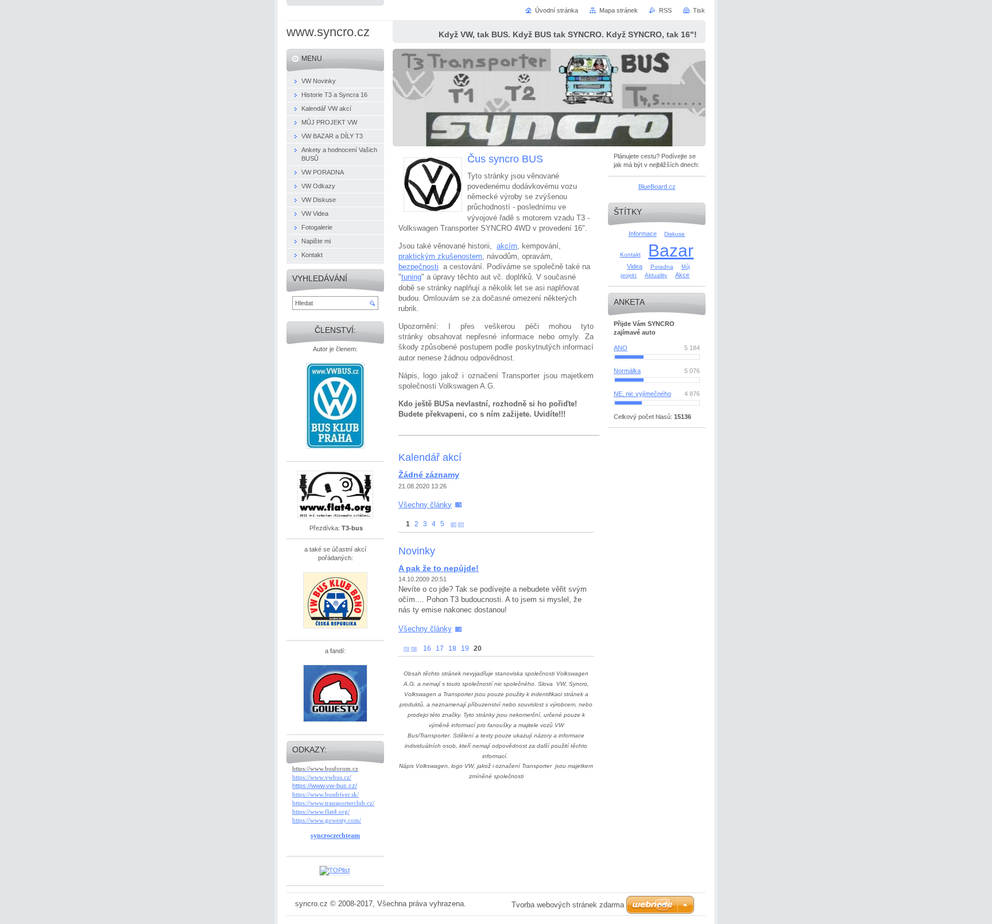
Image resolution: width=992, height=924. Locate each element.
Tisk (699, 10)
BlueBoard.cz (657, 186)
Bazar (670, 250)
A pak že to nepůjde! (438, 568)
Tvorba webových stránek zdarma (568, 904)
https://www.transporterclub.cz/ (333, 802)
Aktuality (656, 275)
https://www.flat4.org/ (321, 811)
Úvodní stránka (556, 10)
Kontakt (630, 254)
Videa (634, 266)
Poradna (661, 266)
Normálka (627, 370)
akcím (507, 246)
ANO (620, 347)
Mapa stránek (618, 10)
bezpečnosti (418, 266)
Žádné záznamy (428, 474)
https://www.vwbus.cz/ (321, 777)
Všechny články (425, 504)
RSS (665, 10)
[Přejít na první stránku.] (406, 649)
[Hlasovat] (657, 357)
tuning (411, 277)
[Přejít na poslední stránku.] (461, 524)
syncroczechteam (335, 836)
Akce (682, 274)
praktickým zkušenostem (440, 256)
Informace (643, 233)
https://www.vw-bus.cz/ (324, 785)
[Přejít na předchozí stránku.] (414, 649)
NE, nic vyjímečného (642, 393)
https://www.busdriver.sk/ (325, 794)
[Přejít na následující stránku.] (453, 524)
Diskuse (674, 234)
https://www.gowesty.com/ (326, 820)
